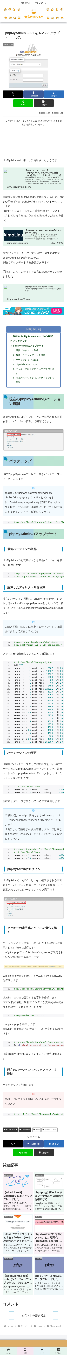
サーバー (26, 1129)
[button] (44, 103)
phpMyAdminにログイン (28, 364)
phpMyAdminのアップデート (28, 345)
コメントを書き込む (33, 1315)
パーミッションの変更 (27, 359)
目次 (29, 329)
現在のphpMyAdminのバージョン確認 (33, 336)
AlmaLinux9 (11, 1129)
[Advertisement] (33, 142)
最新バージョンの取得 (27, 350)
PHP (38, 1129)
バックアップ (20, 341)
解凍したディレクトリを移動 (30, 355)
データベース (51, 1129)
